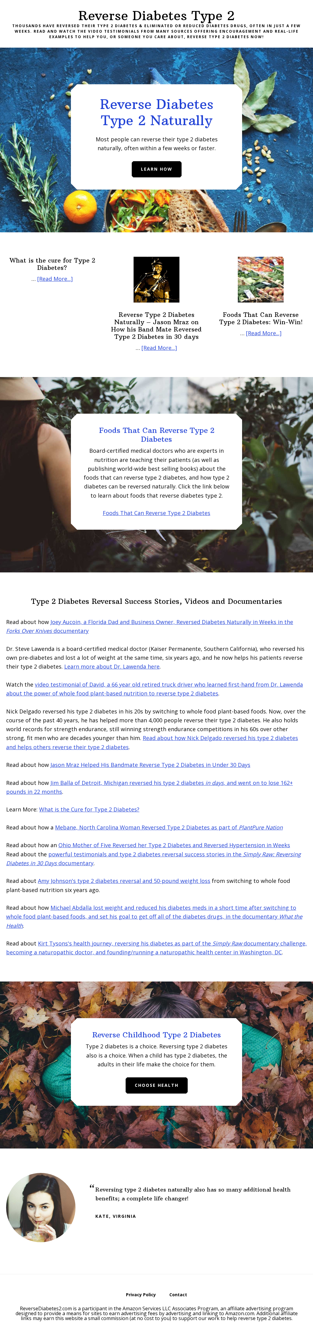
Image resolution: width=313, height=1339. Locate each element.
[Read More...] (55, 278)
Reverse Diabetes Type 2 (156, 16)
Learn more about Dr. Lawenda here (112, 666)
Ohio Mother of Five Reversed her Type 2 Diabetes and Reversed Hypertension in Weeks (174, 845)
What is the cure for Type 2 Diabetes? (52, 263)
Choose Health (157, 1085)
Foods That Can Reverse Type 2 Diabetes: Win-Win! (261, 318)
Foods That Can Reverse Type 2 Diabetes (156, 513)
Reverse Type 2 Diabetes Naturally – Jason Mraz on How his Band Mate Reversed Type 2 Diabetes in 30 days (156, 325)
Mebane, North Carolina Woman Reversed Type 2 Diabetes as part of (169, 827)
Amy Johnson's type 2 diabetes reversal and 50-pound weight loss (124, 880)
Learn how (156, 169)
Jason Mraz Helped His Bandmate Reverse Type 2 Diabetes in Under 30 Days (150, 764)
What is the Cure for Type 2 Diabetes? (89, 809)
